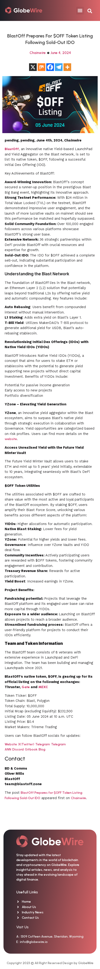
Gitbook (31, 749)
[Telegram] (59, 67)
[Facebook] (50, 67)
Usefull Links (27, 892)
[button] (80, 10)
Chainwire (38, 53)
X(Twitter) (26, 744)
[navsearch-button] (89, 10)
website (11, 439)
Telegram (42, 744)
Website (11, 744)
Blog (42, 749)
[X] (33, 67)
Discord (18, 749)
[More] (67, 67)
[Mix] (41, 67)
